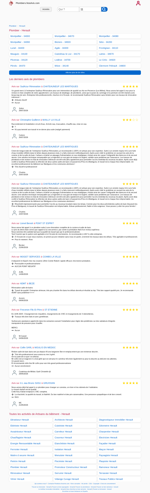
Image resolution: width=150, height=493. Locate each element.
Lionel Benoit (26, 223)
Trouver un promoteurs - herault (85, 487)
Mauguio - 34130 (18, 54)
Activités (45, 9)
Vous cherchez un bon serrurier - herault (79, 489)
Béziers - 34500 (63, 42)
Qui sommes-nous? (41, 483)
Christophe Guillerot (30, 120)
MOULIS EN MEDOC (45, 347)
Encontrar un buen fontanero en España (75, 491)
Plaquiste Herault (107, 461)
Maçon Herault (106, 449)
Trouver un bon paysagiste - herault (63, 487)
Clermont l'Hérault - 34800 (112, 66)
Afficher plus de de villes (75, 72)
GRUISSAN (49, 383)
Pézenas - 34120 (19, 60)
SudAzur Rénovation (30, 86)
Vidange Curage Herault (67, 479)
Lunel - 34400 (17, 48)
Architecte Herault (64, 420)
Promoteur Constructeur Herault (71, 467)
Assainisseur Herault (20, 431)
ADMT (23, 283)
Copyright (96, 483)
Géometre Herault (108, 425)
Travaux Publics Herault (111, 479)
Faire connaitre (75, 483)
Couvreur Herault (63, 437)
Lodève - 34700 (62, 60)
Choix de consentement (107, 483)
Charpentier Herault (109, 431)
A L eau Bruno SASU (30, 383)
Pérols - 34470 (17, 66)
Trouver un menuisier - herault (41, 487)
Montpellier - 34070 (64, 36)
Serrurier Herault (63, 473)
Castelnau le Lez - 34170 (67, 54)
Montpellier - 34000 (20, 36)
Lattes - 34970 (106, 54)
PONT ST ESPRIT (45, 223)
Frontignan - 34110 (108, 48)
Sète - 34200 (105, 42)
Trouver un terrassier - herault (102, 489)
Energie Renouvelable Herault (25, 443)
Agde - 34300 (61, 48)
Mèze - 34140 (62, 66)
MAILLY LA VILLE (51, 120)
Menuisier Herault (63, 455)
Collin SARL (26, 347)
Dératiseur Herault (19, 420)
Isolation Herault (63, 449)
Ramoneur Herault (108, 467)
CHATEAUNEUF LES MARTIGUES (60, 86)
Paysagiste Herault (108, 455)
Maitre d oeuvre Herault (22, 455)
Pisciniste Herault (63, 461)
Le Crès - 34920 (107, 60)
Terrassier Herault (108, 473)
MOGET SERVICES (30, 256)
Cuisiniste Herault (63, 425)
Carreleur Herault (63, 431)
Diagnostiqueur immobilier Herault (116, 420)
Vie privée (84, 483)
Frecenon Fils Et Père (31, 309)
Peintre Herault (18, 461)
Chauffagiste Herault (20, 437)
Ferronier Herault (19, 449)
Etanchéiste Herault (64, 443)
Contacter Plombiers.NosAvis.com (58, 483)
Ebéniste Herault (18, 425)
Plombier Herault (18, 467)
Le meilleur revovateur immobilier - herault (51, 489)
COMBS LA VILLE (52, 256)
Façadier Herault (107, 443)
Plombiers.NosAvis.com (28, 3)
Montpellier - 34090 (20, 42)
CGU (90, 483)
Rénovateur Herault (20, 473)
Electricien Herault (108, 437)
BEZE (32, 283)
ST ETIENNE (50, 309)
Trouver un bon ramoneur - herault (107, 487)
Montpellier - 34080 (108, 36)
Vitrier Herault (17, 479)
